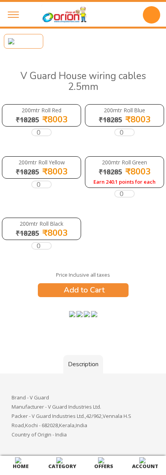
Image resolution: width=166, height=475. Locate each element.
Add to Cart (83, 290)
